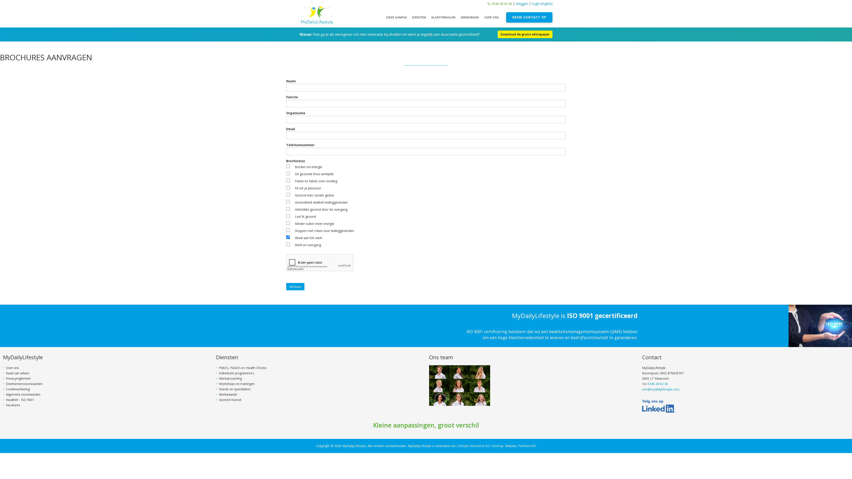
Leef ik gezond (305, 216)
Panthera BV (527, 446)
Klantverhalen (444, 17)
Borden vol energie (308, 167)
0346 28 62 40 (502, 4)
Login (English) (542, 4)
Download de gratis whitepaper (525, 34)
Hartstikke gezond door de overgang (321, 209)
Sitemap (497, 446)
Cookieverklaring (18, 389)
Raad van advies (17, 373)
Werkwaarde (228, 394)
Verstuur (295, 287)
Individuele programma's (236, 373)
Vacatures (13, 405)
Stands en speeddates (235, 389)
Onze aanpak (396, 17)
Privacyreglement (18, 378)
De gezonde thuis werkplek (314, 174)
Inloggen (522, 4)
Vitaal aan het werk (308, 238)
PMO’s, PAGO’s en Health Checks (242, 368)
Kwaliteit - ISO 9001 (20, 400)
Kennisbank (470, 17)
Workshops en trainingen (237, 384)
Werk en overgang (308, 245)
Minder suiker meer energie (314, 224)
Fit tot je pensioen (308, 188)
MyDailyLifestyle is (574, 315)
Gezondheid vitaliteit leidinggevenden (321, 202)
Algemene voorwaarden (23, 394)
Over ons (491, 17)
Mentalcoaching (230, 378)
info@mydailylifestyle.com (660, 389)
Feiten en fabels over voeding (316, 181)
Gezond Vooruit (230, 400)
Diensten (419, 17)
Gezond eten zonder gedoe (314, 195)
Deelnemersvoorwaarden (24, 384)
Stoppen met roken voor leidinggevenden (324, 231)
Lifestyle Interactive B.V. (474, 446)
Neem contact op (529, 17)
